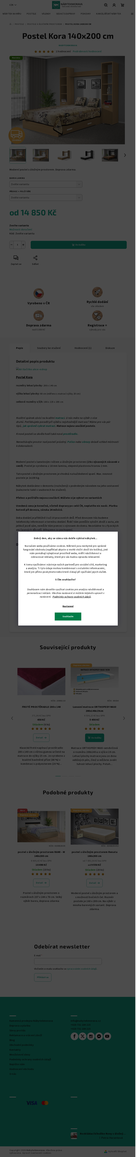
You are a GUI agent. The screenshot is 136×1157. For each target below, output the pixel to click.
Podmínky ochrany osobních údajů (71, 597)
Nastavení (68, 606)
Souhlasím (68, 616)
